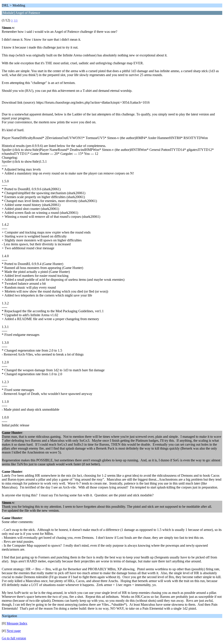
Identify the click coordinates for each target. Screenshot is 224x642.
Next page (14, 631)
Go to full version (14, 638)
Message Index (17, 623)
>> (16, 20)
